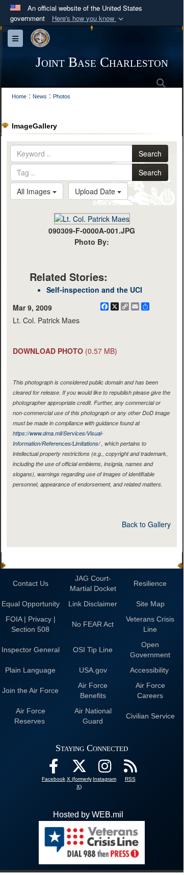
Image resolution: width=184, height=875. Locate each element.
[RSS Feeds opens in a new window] (130, 768)
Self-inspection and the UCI (94, 290)
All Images (34, 191)
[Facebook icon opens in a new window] (53, 768)
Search (150, 153)
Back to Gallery (146, 524)
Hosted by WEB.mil (88, 814)
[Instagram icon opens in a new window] (104, 768)
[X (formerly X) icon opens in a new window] (79, 768)
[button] (88, 18)
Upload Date (96, 191)
